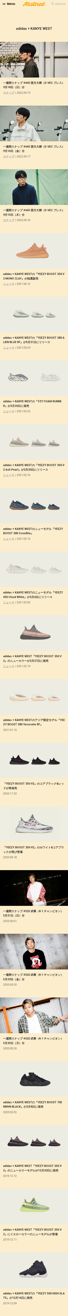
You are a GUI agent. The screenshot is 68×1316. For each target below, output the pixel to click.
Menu (11, 4)
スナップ (8, 92)
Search (60, 4)
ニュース (8, 284)
